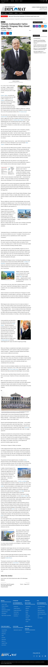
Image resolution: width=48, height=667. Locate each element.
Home (2, 13)
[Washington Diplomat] (13, 8)
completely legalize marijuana (18, 119)
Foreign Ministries (17, 610)
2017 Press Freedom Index (13, 369)
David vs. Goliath (24, 495)
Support (21, 0)
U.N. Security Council (23, 111)
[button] (45, 13)
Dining (27, 610)
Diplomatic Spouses (18, 630)
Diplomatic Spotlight (6, 609)
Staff (3, 635)
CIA (38, 615)
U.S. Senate (40, 617)
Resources (11, 13)
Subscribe (12, 0)
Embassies (16, 606)
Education (28, 615)
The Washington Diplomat (9, 19)
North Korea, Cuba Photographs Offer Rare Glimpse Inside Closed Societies (7, 585)
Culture (20, 13)
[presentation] (44, 16)
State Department (41, 612)
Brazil (21, 276)
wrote (13, 508)
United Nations (17, 608)
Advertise (2, 2)
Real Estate (28, 619)
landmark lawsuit (4, 116)
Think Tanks (16, 612)
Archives (3, 637)
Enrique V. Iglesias (4, 95)
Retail (27, 612)
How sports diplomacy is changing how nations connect (40, 52)
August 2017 (17, 19)
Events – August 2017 (24, 584)
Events (16, 13)
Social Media (4, 630)
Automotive (28, 606)
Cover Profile (4, 604)
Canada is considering (22, 481)
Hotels (27, 614)
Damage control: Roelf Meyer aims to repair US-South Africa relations (40, 42)
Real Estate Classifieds (6, 615)
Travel (27, 621)
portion (2, 515)
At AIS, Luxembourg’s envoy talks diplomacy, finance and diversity (40, 45)
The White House (41, 606)
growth (17, 273)
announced (27, 427)
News (6, 13)
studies (2, 486)
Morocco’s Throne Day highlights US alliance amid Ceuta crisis (24, 16)
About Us (16, 0)
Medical (27, 608)
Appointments (5, 611)
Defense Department (42, 614)
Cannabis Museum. (8, 557)
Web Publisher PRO (8, 663)
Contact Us (45, 9)
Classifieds (4, 613)
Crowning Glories (37, 38)
